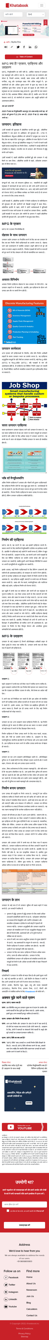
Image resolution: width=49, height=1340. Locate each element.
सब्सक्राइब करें (24, 1225)
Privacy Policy (24, 1333)
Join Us (30, 1296)
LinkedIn (12, 1299)
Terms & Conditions (24, 1328)
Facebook (13, 1277)
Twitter (11, 1284)
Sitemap (24, 1336)
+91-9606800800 (24, 1261)
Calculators (31, 1309)
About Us (31, 1283)
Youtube (12, 1306)
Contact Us (31, 1315)
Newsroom (31, 1289)
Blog (28, 1302)
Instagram (13, 1292)
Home (29, 1277)
